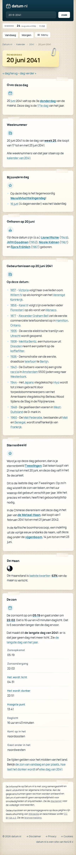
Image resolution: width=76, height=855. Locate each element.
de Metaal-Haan (28, 515)
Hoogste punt (16, 704)
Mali (65, 417)
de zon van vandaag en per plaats (37, 764)
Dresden (16, 346)
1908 (13, 341)
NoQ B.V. (69, 841)
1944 (13, 382)
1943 (13, 367)
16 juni (14, 204)
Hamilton (62, 320)
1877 (13, 316)
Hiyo (56, 382)
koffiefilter (17, 351)
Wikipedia (34, 813)
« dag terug (9, 73)
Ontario (15, 325)
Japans (29, 382)
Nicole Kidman (49, 242)
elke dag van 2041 (50, 769)
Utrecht (15, 336)
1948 (14, 407)
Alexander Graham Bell (34, 316)
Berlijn (44, 361)
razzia (14, 372)
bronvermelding (33, 817)
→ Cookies (67, 836)
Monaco (51, 310)
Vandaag (10, 35)
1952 (33, 242)
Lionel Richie (50, 237)
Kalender (20, 44)
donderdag (48, 101)
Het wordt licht (17, 677)
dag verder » (28, 73)
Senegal (19, 422)
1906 (13, 331)
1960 (14, 418)
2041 (31, 44)
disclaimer (56, 801)
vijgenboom (33, 537)
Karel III (23, 305)
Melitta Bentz (28, 341)
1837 (13, 290)
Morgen (26, 35)
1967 (64, 242)
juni (13, 101)
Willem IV (16, 295)
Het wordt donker (19, 690)
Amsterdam (30, 372)
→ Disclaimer (33, 836)
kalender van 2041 (18, 158)
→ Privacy (50, 836)
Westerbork (18, 377)
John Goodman (17, 242)
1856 (13, 305)
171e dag (42, 106)
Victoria (23, 290)
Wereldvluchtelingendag (27, 198)
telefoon (30, 361)
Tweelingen (33, 466)
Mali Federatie (33, 417)
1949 (64, 237)
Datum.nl (7, 44)
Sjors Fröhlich (20, 247)
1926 (13, 357)
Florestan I (17, 310)
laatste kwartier (39, 576)
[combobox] (31, 15)
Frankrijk (16, 427)
